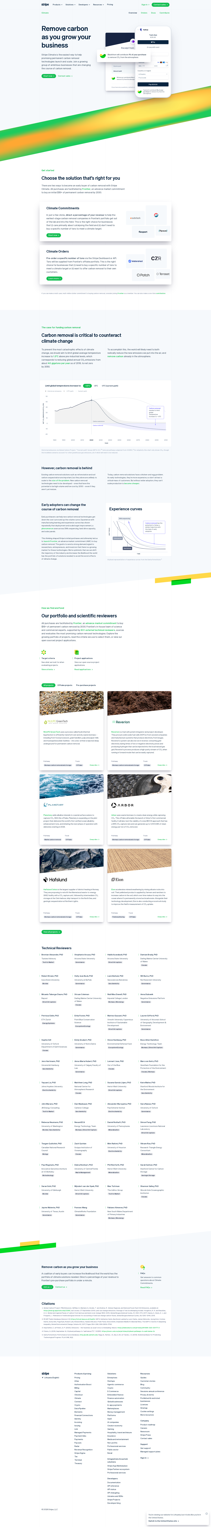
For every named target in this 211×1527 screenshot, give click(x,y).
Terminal (78, 1460)
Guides (143, 1377)
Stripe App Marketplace (117, 1466)
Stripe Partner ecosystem (118, 1469)
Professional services (116, 1446)
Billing (76, 1388)
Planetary (47, 815)
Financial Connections (83, 1415)
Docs (153, 13)
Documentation (114, 1482)
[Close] (206, 1514)
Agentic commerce (115, 1384)
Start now (47, 76)
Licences (144, 1404)
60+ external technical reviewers (98, 630)
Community (145, 1388)
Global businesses (115, 1401)
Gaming (110, 1429)
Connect (78, 1401)
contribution (160, 293)
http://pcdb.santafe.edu (89, 1335)
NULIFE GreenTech (51, 732)
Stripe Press (145, 1435)
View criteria (47, 669)
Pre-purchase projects (86, 685)
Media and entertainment (118, 1439)
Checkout (78, 1394)
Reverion (115, 732)
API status (111, 1489)
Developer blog (114, 1503)
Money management (116, 1412)
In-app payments (114, 1405)
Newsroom (145, 1431)
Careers (143, 1428)
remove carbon (115, 356)
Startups (111, 1381)
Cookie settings (147, 1411)
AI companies (113, 1422)
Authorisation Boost (82, 1384)
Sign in (145, 4)
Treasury (78, 1463)
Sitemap (144, 1408)
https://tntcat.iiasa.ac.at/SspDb (83, 1319)
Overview (133, 13)
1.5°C (55, 356)
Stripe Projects (113, 1499)
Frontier (86, 188)
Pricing (110, 4)
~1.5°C (87, 385)
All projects (48, 685)
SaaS (109, 1418)
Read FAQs (145, 1287)
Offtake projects (64, 685)
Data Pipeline (80, 1408)
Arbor (113, 815)
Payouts (77, 1442)
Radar (76, 1446)
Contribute (164, 13)
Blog (142, 1384)
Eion (113, 889)
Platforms (111, 1415)
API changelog (113, 1492)
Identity (77, 1418)
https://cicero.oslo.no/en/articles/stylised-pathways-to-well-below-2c (128, 1331)
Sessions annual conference (152, 1391)
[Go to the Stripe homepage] (44, 1373)
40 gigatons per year (59, 363)
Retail (109, 1453)
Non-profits (112, 1442)
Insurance (111, 1436)
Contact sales (160, 4)
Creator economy (114, 1425)
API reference (113, 1486)
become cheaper (131, 483)
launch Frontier (51, 541)
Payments (78, 1439)
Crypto (77, 1405)
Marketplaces (113, 1408)
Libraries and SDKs (115, 1496)
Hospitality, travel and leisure (119, 1432)
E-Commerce (113, 1391)
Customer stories (147, 1381)
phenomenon (47, 528)
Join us (46, 1287)
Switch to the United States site (162, 1521)
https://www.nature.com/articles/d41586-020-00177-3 (138, 1328)
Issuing (77, 1425)
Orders (144, 13)
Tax (76, 1456)
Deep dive (93, 765)
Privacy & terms (147, 1394)
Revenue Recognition (83, 1449)
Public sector (113, 1449)
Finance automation (115, 1398)
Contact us (60, 1287)
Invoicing (78, 1422)
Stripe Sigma (79, 1453)
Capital (77, 1391)
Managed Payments (82, 1432)
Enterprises (112, 1377)
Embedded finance (115, 1394)
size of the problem (60, 480)
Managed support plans (150, 1451)
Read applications (82, 669)
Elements (78, 1412)
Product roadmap (147, 1424)
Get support (145, 1448)
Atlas (76, 1381)
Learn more (53, 278)
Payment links (80, 1436)
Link (76, 1429)
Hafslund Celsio (50, 889)
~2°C (96, 385)
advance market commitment (101, 623)
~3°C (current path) (110, 385)
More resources (147, 1415)
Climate (45, 13)
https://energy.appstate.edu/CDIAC (57, 1310)
